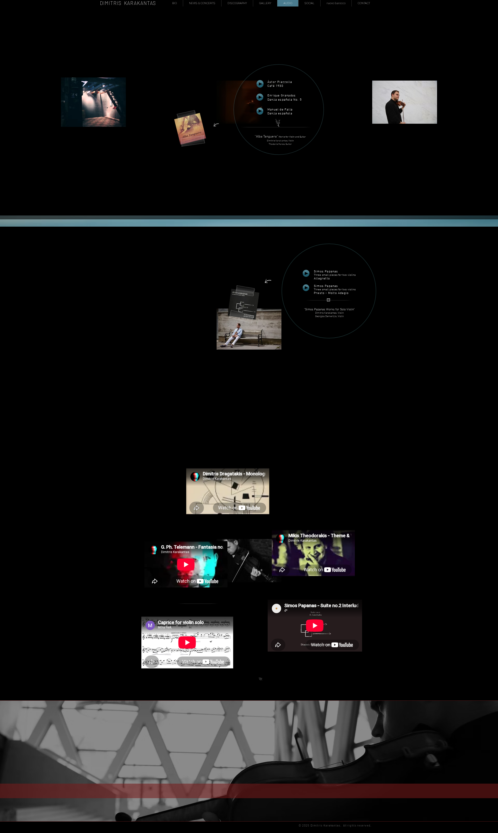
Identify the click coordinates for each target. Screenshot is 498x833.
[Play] (306, 273)
